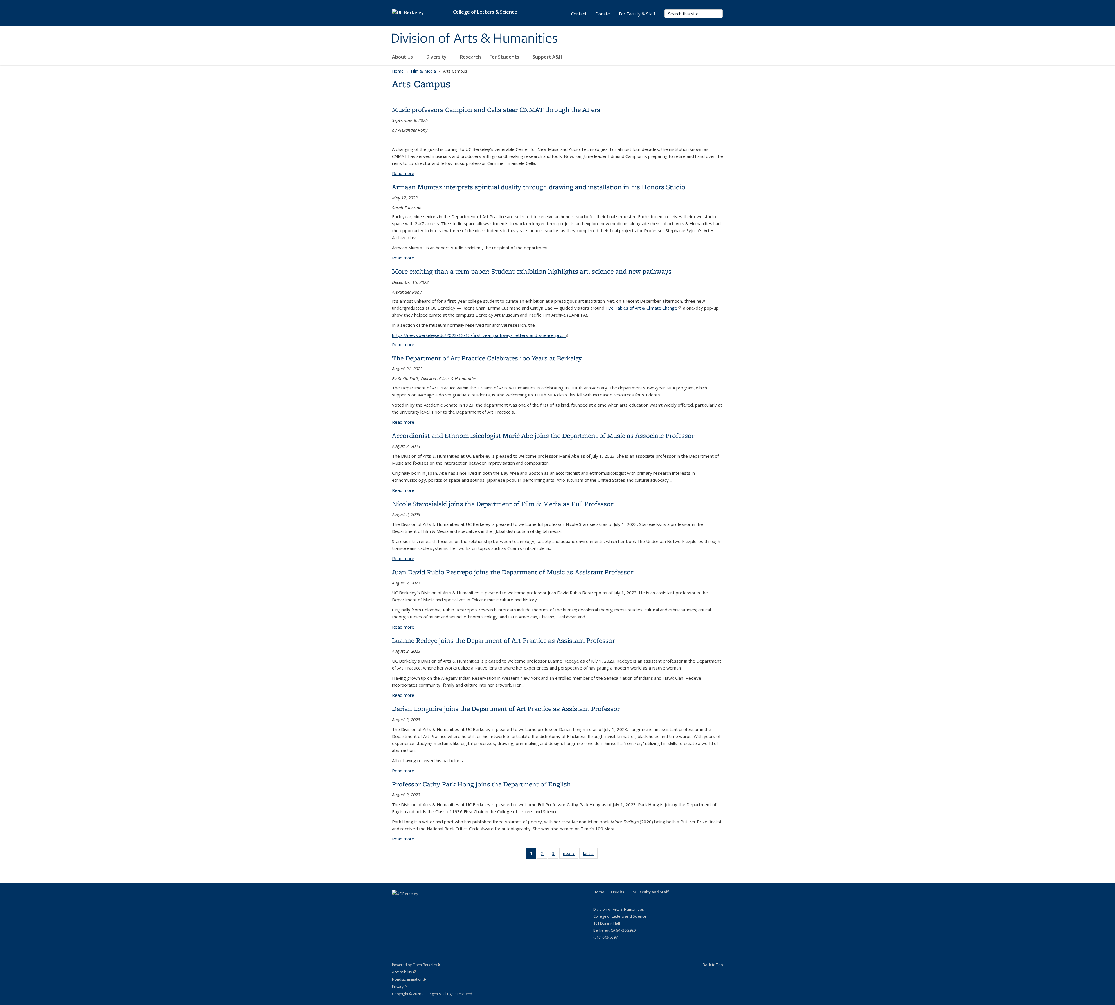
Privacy (399, 986)
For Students (505, 57)
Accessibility (404, 972)
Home (398, 71)
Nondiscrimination (409, 979)
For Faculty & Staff (637, 14)
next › (570, 854)
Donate (602, 14)
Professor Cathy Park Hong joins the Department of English (481, 784)
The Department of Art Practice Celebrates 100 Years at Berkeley (487, 357)
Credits (617, 891)
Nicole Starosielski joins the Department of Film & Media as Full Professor (502, 503)
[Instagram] (408, 903)
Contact (579, 14)
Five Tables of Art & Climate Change (643, 308)
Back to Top (713, 964)
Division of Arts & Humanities (474, 38)
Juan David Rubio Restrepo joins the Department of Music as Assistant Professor (512, 571)
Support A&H (548, 57)
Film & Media (423, 71)
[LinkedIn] (397, 903)
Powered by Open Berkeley (416, 964)
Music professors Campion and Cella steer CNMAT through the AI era (496, 109)
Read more (403, 173)
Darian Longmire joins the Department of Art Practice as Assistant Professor (506, 708)
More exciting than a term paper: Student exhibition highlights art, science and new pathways (532, 271)
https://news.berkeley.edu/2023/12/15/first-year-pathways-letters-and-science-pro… (480, 335)
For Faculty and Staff (649, 891)
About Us (403, 57)
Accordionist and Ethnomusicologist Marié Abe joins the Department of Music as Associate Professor (543, 435)
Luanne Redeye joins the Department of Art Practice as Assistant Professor (503, 640)
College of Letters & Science (485, 12)
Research (470, 57)
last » (590, 854)
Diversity (437, 57)
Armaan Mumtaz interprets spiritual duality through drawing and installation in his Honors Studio (538, 186)
